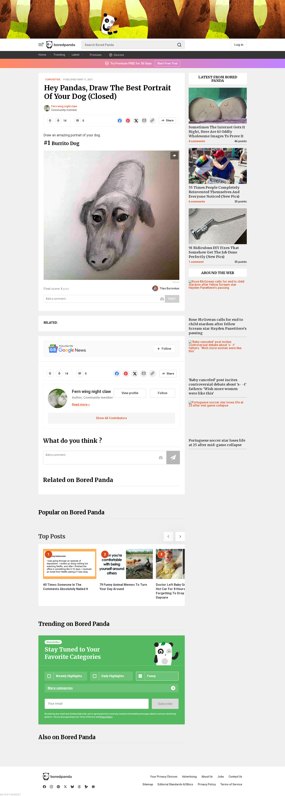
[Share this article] (174, 155)
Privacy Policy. (106, 717)
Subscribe (165, 704)
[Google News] (93, 786)
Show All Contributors (111, 418)
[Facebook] (44, 786)
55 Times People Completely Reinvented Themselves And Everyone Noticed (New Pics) (214, 192)
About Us (207, 776)
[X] (65, 786)
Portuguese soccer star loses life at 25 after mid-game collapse (217, 442)
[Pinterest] (58, 786)
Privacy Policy (207, 784)
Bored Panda (57, 776)
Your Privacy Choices (163, 776)
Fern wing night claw (64, 106)
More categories (60, 688)
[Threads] (79, 786)
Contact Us (235, 776)
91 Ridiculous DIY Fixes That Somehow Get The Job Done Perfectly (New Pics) (214, 252)
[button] (168, 536)
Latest (75, 54)
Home (42, 54)
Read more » (81, 404)
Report (176, 282)
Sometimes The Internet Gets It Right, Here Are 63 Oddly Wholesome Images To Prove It (217, 131)
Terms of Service (231, 784)
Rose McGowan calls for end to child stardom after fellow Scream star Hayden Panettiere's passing (217, 326)
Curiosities (52, 79)
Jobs (220, 776)
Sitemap (147, 784)
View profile (130, 393)
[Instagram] (51, 786)
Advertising (189, 776)
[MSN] (86, 786)
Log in (238, 45)
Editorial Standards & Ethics (175, 784)
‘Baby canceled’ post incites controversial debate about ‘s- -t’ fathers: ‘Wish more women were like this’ (217, 386)
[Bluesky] (72, 786)
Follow (162, 393)
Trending (59, 54)
